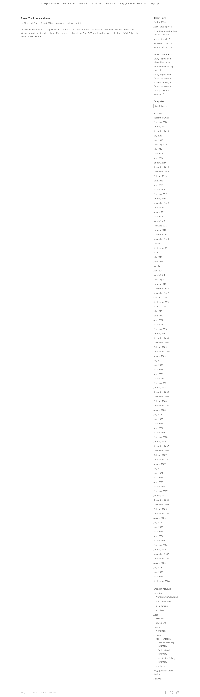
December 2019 (161, 131)
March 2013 (159, 189)
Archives (160, 610)
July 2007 (157, 468)
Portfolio (67, 3)
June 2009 (158, 365)
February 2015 (160, 144)
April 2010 (158, 320)
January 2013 (159, 198)
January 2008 (159, 441)
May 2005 (158, 576)
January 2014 (159, 162)
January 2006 (159, 549)
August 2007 (159, 464)
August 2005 (159, 563)
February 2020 (160, 122)
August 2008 (159, 410)
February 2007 (160, 491)
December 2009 (161, 338)
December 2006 (161, 500)
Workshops (161, 630)
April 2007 (158, 482)
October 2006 (160, 509)
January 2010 (159, 333)
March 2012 (159, 221)
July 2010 (157, 311)
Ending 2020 (159, 22)
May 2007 (158, 477)
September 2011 (161, 248)
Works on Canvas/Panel (167, 596)
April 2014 (158, 158)
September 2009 (161, 351)
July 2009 (157, 360)
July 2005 (157, 567)
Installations (162, 606)
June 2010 (158, 315)
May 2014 (158, 153)
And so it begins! (161, 39)
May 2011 (158, 266)
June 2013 (158, 180)
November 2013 (161, 171)
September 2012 (161, 207)
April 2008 (158, 428)
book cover (60, 23)
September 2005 (161, 558)
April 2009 (158, 374)
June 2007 (158, 473)
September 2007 (161, 459)
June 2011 (158, 261)
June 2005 (158, 572)
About (82, 3)
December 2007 (161, 446)
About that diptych (162, 26)
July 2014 (157, 149)
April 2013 (158, 185)
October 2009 (160, 347)
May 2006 (158, 531)
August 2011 (159, 252)
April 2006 (158, 536)
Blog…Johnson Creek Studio (133, 3)
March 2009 (159, 378)
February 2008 (160, 437)
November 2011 (161, 239)
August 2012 (159, 212)
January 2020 (159, 126)
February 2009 (160, 383)
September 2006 (161, 513)
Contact (109, 3)
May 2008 (158, 423)
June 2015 (158, 140)
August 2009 (159, 356)
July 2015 (157, 135)
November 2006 (161, 504)
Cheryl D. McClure (50, 3)
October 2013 (160, 176)
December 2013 (161, 167)
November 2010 (161, 293)
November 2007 (161, 450)
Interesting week (161, 62)
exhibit (78, 23)
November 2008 (161, 396)
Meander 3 (158, 94)
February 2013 (160, 194)
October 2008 (160, 401)
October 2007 (160, 455)
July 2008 (157, 414)
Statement (161, 622)
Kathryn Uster (160, 90)
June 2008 (158, 419)
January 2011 (159, 284)
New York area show (35, 18)
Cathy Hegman (160, 58)
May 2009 (158, 369)
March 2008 (159, 432)
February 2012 (160, 225)
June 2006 (158, 527)
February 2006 (160, 545)
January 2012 (159, 230)
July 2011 (157, 257)
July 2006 (157, 522)
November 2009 (161, 342)
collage (70, 23)
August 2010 (159, 306)
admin (156, 66)
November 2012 (161, 203)
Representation (163, 638)
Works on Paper (163, 601)
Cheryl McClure (31, 23)
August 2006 (159, 518)
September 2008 (161, 405)
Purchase (160, 666)
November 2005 (161, 554)
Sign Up (155, 3)
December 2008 (161, 392)
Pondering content (162, 78)
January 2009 (159, 387)
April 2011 (158, 270)
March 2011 (159, 275)
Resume (160, 618)
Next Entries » (133, 48)
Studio (95, 3)
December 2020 (161, 117)
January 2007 (159, 495)
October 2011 (160, 243)
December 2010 (161, 288)
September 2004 (161, 581)
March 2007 (159, 486)
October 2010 (160, 297)
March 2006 (159, 540)
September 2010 (161, 302)
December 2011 (161, 234)
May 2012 (158, 216)
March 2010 (159, 324)
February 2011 (160, 279)
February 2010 (160, 329)
